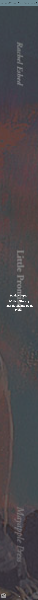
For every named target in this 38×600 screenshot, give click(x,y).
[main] (19, 303)
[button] (2, 3)
